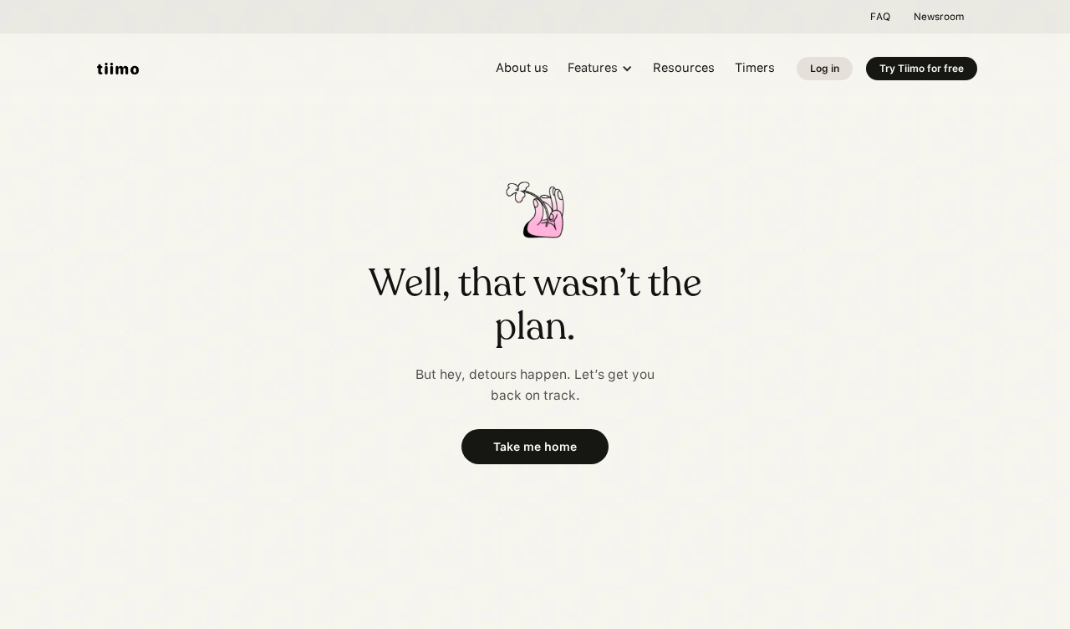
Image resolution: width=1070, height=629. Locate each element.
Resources (684, 67)
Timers (755, 67)
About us (522, 67)
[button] (600, 69)
